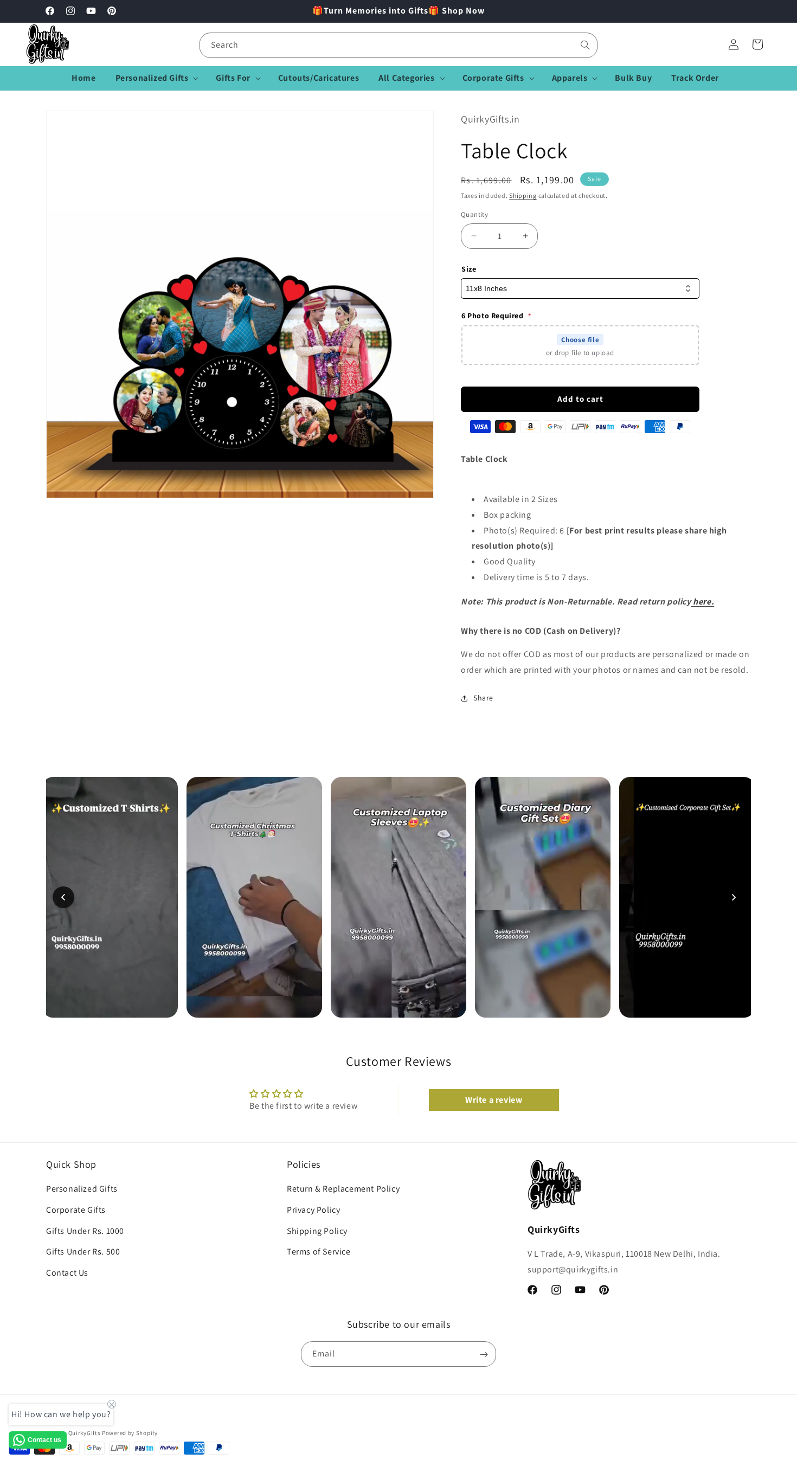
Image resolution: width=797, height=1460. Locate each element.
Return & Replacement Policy (343, 1189)
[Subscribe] (484, 1354)
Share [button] (483, 698)
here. (703, 601)
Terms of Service (319, 1252)
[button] (156, 78)
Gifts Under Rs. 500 (83, 1252)
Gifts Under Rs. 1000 (85, 1231)
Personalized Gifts (82, 1189)
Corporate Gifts (76, 1210)
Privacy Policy (313, 1210)
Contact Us (67, 1273)
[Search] (585, 45)
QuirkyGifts (84, 1433)
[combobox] (398, 45)
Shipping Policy (317, 1231)
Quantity (474, 214)
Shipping (523, 195)
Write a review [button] (493, 1099)
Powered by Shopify (130, 1433)
